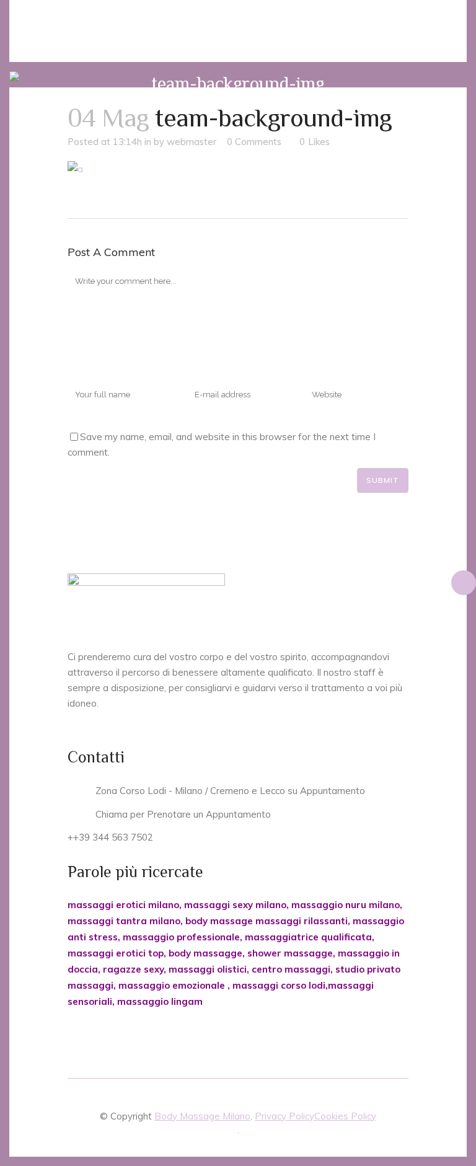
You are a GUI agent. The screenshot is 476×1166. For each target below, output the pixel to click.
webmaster (191, 142)
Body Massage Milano (202, 1116)
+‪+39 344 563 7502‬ (110, 837)
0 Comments (254, 142)
